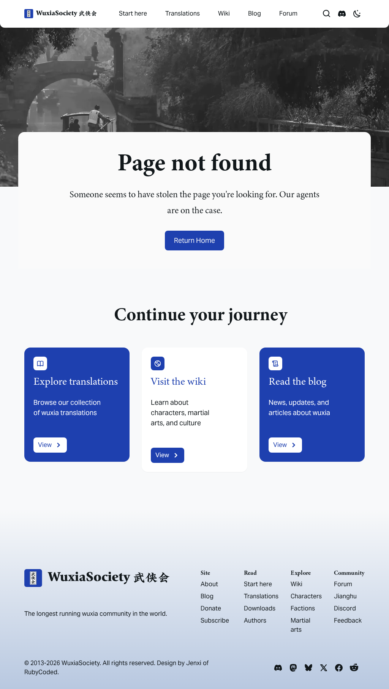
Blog (254, 13)
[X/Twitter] (323, 667)
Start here (133, 13)
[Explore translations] (77, 410)
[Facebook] (338, 667)
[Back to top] (372, 661)
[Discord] (278, 667)
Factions (303, 608)
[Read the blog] (312, 410)
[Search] (326, 13)
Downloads (259, 608)
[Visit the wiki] (194, 410)
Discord (345, 608)
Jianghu (345, 596)
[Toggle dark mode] (357, 13)
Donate (211, 608)
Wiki (224, 13)
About (209, 584)
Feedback (348, 621)
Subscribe (215, 621)
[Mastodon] (293, 667)
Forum (288, 13)
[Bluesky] (308, 667)
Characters (306, 596)
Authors (255, 621)
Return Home (194, 240)
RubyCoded (40, 672)
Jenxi (193, 663)
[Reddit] (354, 667)
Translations (182, 13)
